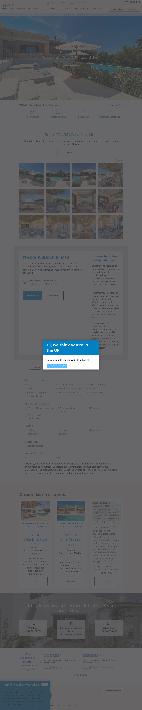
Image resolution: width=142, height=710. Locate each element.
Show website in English (57, 366)
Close (72, 366)
